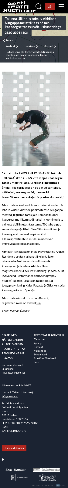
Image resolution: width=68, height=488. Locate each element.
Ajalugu (38, 343)
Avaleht (10, 46)
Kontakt (38, 346)
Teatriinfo (29, 46)
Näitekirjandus (12, 339)
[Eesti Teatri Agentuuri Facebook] (3, 459)
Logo (36, 362)
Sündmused (40, 354)
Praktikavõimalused (45, 358)
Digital (61, 485)
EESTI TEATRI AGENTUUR (49, 335)
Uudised (48, 46)
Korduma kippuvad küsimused (12, 367)
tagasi (9, 40)
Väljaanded (40, 350)
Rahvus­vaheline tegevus (13, 355)
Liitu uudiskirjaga (14, 447)
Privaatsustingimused (14, 372)
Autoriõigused (12, 344)
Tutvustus (39, 339)
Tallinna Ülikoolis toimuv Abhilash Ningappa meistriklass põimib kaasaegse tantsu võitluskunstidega (30, 55)
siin (38, 303)
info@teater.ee (10, 396)
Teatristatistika (13, 348)
